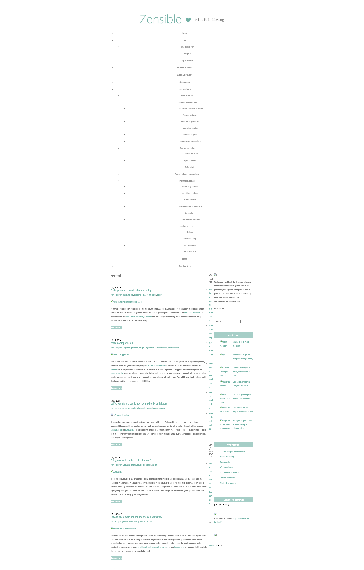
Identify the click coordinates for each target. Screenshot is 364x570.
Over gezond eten (187, 46)
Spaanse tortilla (117, 373)
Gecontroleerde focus (190, 153)
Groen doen (184, 82)
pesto (154, 294)
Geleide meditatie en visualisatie (190, 206)
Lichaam (190, 232)
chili (136, 347)
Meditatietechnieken (187, 180)
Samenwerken (225, 462)
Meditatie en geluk (190, 134)
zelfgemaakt (141, 408)
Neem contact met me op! (210, 475)
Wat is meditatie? (187, 95)
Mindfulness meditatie (190, 193)
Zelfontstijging (190, 167)
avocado (138, 464)
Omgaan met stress (190, 115)
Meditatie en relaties (190, 128)
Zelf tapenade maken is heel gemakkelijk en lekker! (139, 403)
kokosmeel (133, 521)
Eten (184, 40)
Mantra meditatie (190, 199)
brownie (114, 369)
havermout (164, 547)
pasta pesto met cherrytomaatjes (139, 316)
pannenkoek (143, 521)
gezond (125, 521)
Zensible (213, 545)
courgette (126, 294)
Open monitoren (190, 160)
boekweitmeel (153, 547)
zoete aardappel (161, 347)
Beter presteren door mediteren (190, 141)
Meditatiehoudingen (190, 238)
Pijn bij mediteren (190, 245)
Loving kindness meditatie (190, 219)
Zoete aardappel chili (122, 343)
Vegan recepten (187, 60)
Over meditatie (184, 89)
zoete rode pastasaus (192, 312)
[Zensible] (182, 24)
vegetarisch (149, 347)
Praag (184, 258)
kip (132, 294)
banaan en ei (179, 547)
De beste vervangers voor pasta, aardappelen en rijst (242, 371)
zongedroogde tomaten (156, 408)
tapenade (132, 408)
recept (159, 294)
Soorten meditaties (187, 148)
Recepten (187, 53)
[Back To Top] (210, 516)
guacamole (129, 429)
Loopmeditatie (190, 213)
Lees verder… (116, 327)
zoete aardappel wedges (155, 365)
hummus (114, 429)
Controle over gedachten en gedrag (190, 108)
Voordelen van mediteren (187, 102)
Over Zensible (185, 266)
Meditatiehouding (187, 226)
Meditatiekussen (190, 252)
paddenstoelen (140, 294)
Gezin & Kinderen (184, 74)
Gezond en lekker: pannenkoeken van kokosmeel (137, 517)
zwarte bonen (173, 347)
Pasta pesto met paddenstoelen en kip (131, 290)
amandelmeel (141, 547)
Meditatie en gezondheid (190, 121)
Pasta (149, 294)
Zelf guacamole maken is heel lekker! (131, 460)
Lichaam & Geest (184, 67)
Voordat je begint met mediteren (187, 174)
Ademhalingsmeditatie (190, 186)
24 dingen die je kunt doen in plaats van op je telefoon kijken (243, 424)
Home (184, 33)
